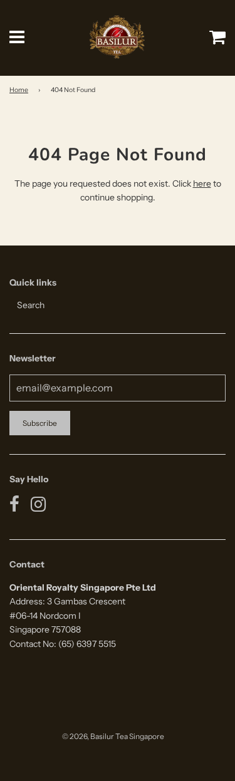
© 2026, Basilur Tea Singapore (113, 736)
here (202, 183)
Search (30, 305)
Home (18, 90)
